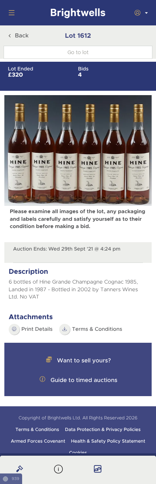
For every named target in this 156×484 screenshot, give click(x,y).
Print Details (37, 329)
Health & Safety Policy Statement (108, 441)
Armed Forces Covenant (38, 441)
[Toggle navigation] (10, 13)
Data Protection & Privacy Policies (103, 429)
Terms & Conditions (37, 429)
